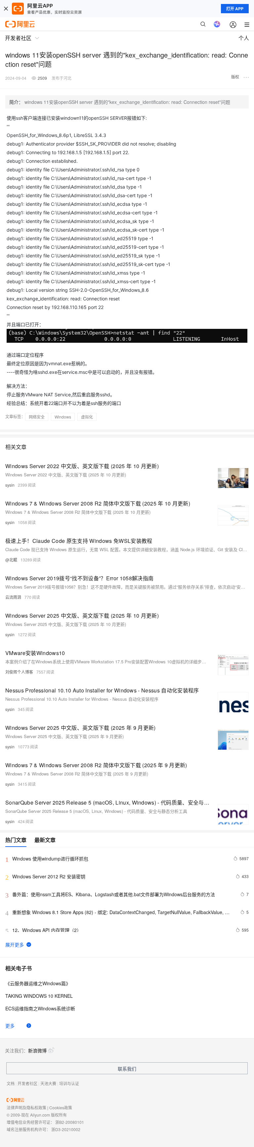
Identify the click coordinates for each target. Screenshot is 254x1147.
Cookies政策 (60, 1107)
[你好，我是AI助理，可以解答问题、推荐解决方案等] (217, 24)
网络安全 (37, 416)
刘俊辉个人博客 (19, 672)
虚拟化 (87, 416)
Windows (63, 416)
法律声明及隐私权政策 (26, 1107)
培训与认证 (69, 1083)
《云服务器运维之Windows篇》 (37, 983)
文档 (11, 1083)
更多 (10, 1025)
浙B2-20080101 (69, 1122)
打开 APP (234, 9)
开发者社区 (27, 1083)
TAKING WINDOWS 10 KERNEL (39, 996)
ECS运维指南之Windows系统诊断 (40, 1008)
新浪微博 (37, 1050)
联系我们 (127, 1068)
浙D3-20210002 (65, 1129)
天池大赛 (48, 1083)
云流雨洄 (13, 597)
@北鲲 (11, 559)
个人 (243, 38)
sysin (10, 485)
